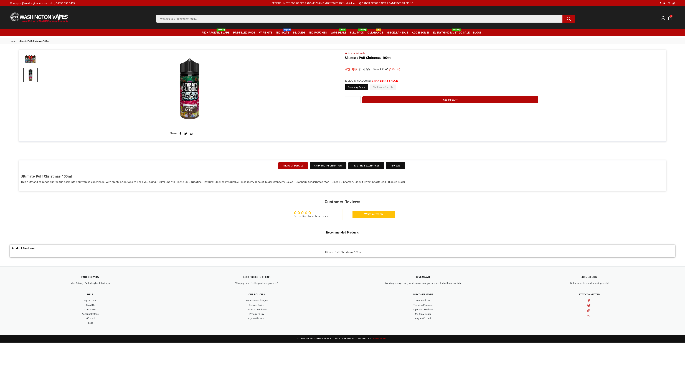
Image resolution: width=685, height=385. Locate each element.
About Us (90, 305)
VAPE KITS (265, 32)
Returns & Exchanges (256, 300)
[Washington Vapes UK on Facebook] (660, 3)
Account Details (90, 314)
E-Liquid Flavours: (371, 80)
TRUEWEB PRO (379, 338)
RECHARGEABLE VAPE (215, 32)
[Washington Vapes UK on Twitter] (664, 3)
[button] (670, 18)
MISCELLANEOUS (397, 32)
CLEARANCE (375, 32)
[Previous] (45, 89)
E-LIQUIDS (299, 32)
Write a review (373, 214)
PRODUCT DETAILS (293, 165)
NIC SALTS (283, 32)
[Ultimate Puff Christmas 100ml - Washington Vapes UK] (30, 75)
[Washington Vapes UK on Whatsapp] (673, 3)
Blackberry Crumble (383, 87)
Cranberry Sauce (357, 87)
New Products (422, 300)
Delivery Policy (257, 305)
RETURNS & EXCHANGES (366, 165)
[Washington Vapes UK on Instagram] (669, 3)
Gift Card (90, 318)
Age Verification (256, 318)
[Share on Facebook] (180, 133)
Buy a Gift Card (423, 318)
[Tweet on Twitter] (185, 133)
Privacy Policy (256, 314)
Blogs (90, 323)
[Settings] (662, 18)
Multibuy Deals (423, 314)
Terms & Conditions (256, 309)
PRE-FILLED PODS (244, 32)
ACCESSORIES (421, 32)
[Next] (334, 89)
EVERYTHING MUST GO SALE (451, 32)
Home (13, 41)
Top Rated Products (423, 309)
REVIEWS (395, 165)
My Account (90, 300)
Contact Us (90, 309)
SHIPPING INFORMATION (328, 165)
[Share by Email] (191, 133)
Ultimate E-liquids (355, 53)
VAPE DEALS (338, 32)
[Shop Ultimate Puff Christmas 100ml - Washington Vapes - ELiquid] (30, 59)
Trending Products (423, 305)
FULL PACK (357, 32)
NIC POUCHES (318, 32)
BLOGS (477, 32)
